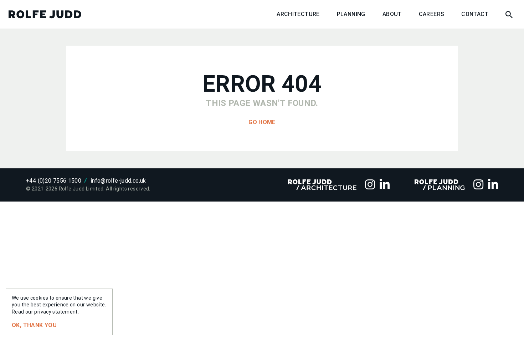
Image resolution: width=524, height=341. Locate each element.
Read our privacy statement (45, 312)
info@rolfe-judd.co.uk (118, 180)
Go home (262, 122)
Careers (432, 14)
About (392, 14)
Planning (351, 14)
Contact (474, 14)
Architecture (298, 14)
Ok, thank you (34, 325)
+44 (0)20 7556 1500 (53, 180)
